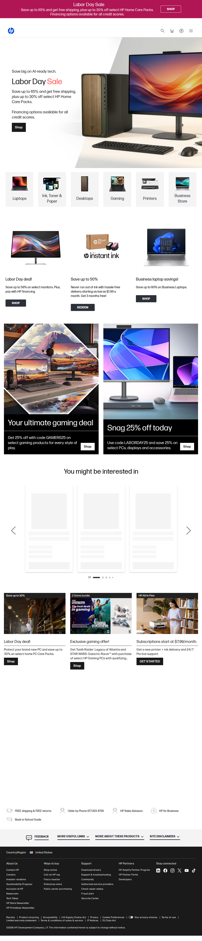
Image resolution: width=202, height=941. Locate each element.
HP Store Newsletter (17, 903)
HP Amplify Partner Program (134, 870)
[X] (179, 870)
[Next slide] (188, 530)
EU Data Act (109, 920)
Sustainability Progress (19, 884)
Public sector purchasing (58, 888)
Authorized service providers (97, 884)
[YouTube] (187, 870)
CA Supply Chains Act (74, 917)
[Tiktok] (194, 870)
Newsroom (12, 893)
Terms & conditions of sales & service (62, 920)
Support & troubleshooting (96, 874)
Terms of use (169, 917)
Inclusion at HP (14, 888)
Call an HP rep (52, 874)
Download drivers (91, 870)
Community (87, 879)
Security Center (90, 898)
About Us (12, 863)
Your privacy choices (145, 917)
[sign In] (181, 31)
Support (86, 863)
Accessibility (50, 917)
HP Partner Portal (128, 874)
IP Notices (92, 920)
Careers (11, 874)
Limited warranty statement (21, 920)
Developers (125, 879)
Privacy (94, 917)
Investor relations (16, 879)
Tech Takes (12, 898)
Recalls (10, 917)
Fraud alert (87, 893)
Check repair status (92, 888)
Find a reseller (52, 879)
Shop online (50, 870)
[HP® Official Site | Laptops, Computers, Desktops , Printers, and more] (11, 31)
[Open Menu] (191, 31)
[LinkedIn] (158, 870)
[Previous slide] (13, 530)
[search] (162, 31)
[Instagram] (172, 870)
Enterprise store (53, 884)
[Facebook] (165, 870)
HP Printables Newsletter (20, 907)
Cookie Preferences (113, 917)
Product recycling (29, 917)
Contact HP (12, 870)
